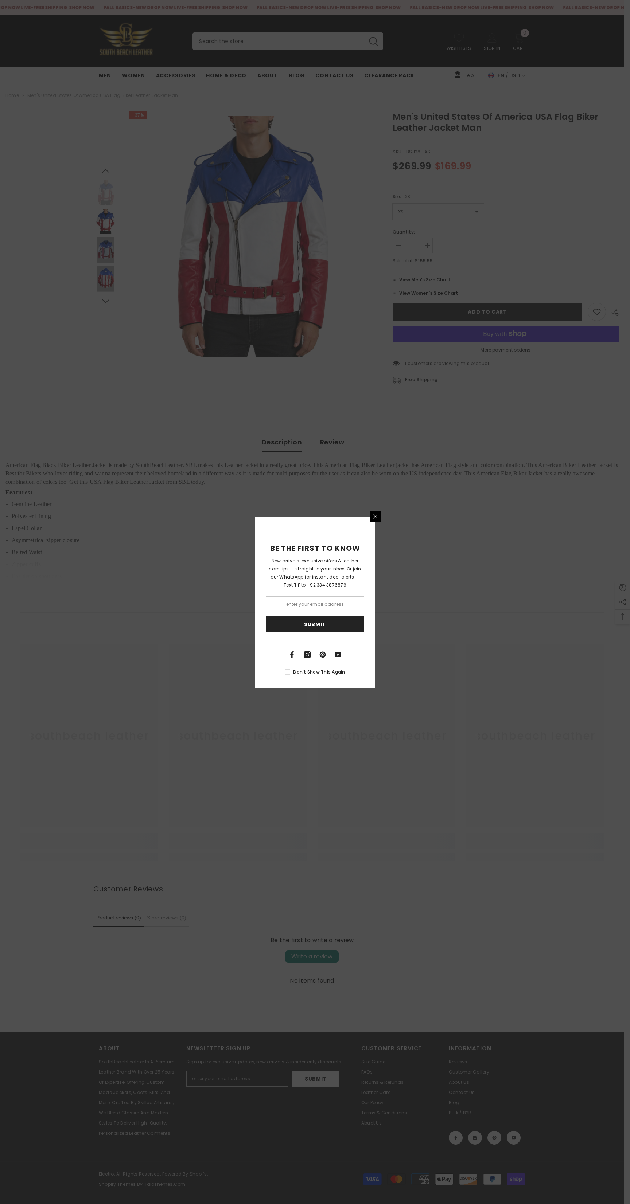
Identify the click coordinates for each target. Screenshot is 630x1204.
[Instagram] (307, 654)
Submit (315, 624)
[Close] (375, 516)
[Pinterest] (322, 654)
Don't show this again (319, 672)
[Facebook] (292, 654)
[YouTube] (338, 654)
